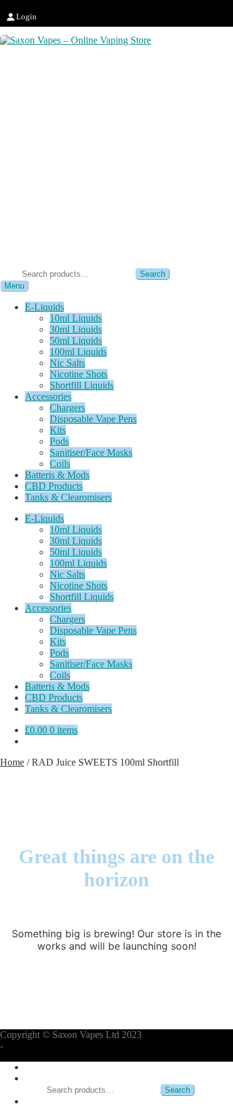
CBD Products (54, 486)
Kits (58, 430)
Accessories (48, 396)
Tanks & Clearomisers (68, 497)
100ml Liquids (78, 351)
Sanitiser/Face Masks (91, 452)
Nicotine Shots (78, 374)
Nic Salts (67, 363)
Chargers (67, 407)
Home (12, 762)
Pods (59, 441)
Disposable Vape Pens (93, 419)
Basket (42, 1101)
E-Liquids (44, 307)
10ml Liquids (76, 318)
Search (152, 274)
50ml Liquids (76, 340)
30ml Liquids (76, 329)
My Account (49, 1067)
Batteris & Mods (57, 475)
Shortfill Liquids (82, 385)
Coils (60, 463)
